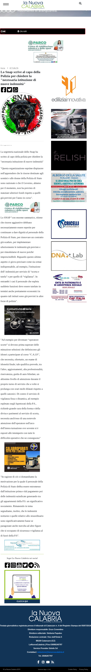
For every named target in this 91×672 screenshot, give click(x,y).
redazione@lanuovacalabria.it (50, 652)
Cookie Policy (72, 669)
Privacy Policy (83, 669)
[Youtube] (48, 662)
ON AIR (23, 31)
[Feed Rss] (52, 662)
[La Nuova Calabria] (33, 5)
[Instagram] (43, 662)
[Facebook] (38, 662)
